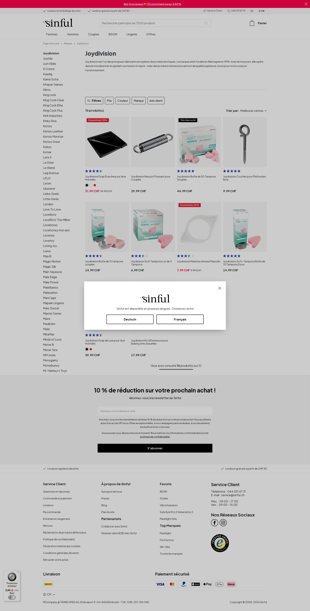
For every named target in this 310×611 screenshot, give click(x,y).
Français (180, 319)
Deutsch (130, 319)
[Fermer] (220, 287)
